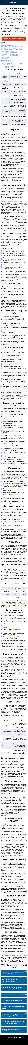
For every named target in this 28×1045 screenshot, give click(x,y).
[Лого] (13, 2)
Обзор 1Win (4, 43)
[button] (26, 887)
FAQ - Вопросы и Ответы (8, 67)
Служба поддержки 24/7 (7, 66)
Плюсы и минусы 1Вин (7, 51)
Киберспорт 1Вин (5, 60)
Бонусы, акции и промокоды (9, 52)
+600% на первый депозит (14, 38)
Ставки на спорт (5, 57)
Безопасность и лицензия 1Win (9, 54)
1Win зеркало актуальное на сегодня (11, 49)
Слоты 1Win (4, 58)
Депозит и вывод (5, 64)
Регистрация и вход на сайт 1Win (10, 48)
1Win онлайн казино (6, 61)
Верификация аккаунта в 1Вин (9, 55)
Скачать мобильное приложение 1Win (11, 63)
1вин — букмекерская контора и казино (12, 46)
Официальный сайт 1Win (8, 45)
